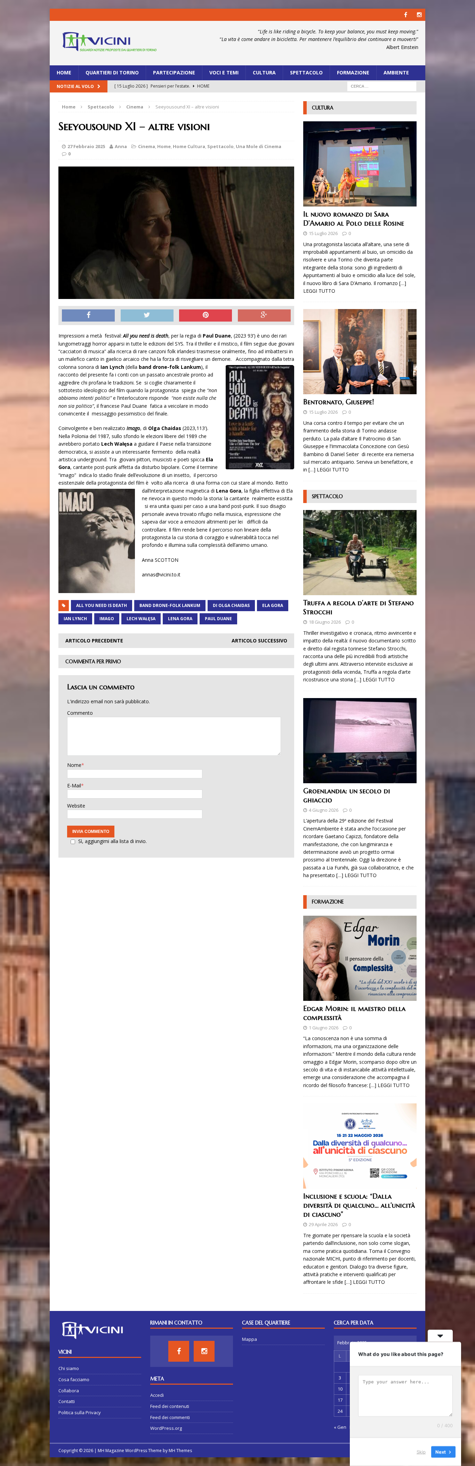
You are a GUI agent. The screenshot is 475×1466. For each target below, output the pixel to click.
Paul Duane (218, 619)
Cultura (264, 72)
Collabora (68, 1390)
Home (164, 146)
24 (340, 1411)
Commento (80, 713)
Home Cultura (189, 146)
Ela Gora (272, 605)
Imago (106, 619)
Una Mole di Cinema (258, 146)
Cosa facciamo (73, 1379)
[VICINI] (109, 43)
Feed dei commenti (170, 1417)
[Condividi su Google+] (264, 315)
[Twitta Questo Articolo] (147, 315)
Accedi (157, 1395)
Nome (74, 765)
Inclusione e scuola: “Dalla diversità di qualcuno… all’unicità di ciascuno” (359, 1205)
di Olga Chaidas (231, 605)
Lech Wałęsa (141, 619)
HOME (64, 72)
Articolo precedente (94, 640)
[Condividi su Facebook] (88, 315)
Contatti (66, 1401)
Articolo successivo (259, 640)
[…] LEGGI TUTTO (328, 469)
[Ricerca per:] (382, 85)
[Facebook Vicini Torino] (406, 15)
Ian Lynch (75, 619)
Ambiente (396, 72)
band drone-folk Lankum (169, 605)
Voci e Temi (224, 72)
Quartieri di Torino (112, 72)
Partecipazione (174, 72)
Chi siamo (68, 1368)
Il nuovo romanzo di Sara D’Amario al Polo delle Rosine (353, 219)
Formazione (353, 72)
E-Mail (74, 785)
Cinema (146, 146)
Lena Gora (180, 619)
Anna (121, 146)
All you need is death (101, 605)
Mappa (249, 1339)
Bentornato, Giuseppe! (338, 402)
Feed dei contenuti (169, 1406)
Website (76, 805)
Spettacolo (306, 72)
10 (340, 1389)
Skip (421, 1452)
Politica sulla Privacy (79, 1412)
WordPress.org (166, 1428)
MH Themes (180, 1450)
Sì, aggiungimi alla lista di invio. (112, 841)
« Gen (340, 1427)
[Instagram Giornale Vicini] (419, 15)
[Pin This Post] (205, 315)
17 (340, 1400)
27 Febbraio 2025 (86, 146)
